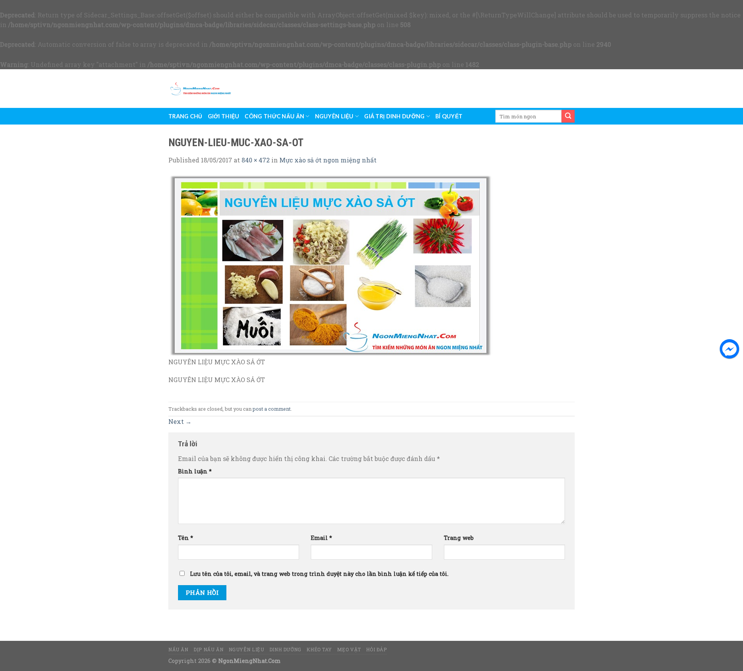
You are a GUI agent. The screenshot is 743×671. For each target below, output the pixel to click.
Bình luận (195, 471)
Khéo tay (319, 649)
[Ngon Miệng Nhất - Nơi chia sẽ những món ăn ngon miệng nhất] (200, 89)
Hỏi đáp (376, 649)
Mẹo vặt (349, 649)
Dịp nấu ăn (208, 649)
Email (321, 537)
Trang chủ (185, 116)
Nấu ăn (178, 649)
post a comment (272, 409)
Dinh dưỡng (285, 649)
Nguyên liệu (334, 116)
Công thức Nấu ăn (274, 116)
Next (180, 421)
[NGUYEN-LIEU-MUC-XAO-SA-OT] (330, 265)
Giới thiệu (224, 116)
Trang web (459, 537)
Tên (185, 537)
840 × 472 (255, 160)
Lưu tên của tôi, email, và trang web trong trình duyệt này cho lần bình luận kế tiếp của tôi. (319, 573)
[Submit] (568, 116)
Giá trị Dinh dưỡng (394, 116)
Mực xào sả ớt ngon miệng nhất (328, 160)
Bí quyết (448, 116)
